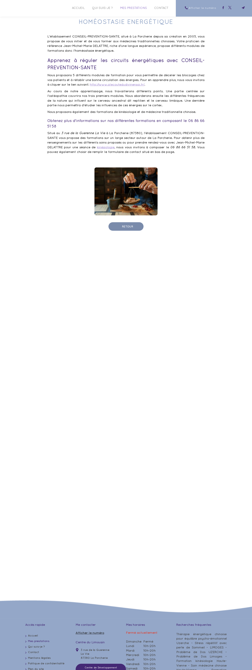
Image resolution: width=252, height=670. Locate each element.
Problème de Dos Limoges (199, 656)
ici (122, 553)
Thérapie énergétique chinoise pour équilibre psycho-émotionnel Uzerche (201, 638)
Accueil (78, 7)
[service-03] (126, 191)
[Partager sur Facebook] (223, 7)
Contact (161, 7)
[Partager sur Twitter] (230, 7)
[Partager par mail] (243, 7)
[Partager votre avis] (236, 7)
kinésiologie (106, 147)
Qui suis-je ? (102, 7)
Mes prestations (133, 7)
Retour (127, 226)
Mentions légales (39, 657)
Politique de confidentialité (46, 663)
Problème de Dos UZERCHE (199, 652)
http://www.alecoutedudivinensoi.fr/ (117, 84)
